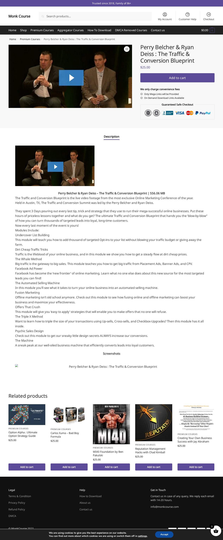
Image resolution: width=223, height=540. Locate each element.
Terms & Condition (19, 496)
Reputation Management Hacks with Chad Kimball (150, 450)
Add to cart (177, 78)
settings (142, 536)
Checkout (208, 19)
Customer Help (187, 19)
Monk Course (19, 16)
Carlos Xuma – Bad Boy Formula (65, 434)
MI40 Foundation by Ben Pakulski (108, 453)
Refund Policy (16, 509)
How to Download (91, 496)
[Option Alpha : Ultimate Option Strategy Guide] (26, 414)
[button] (208, 30)
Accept (164, 534)
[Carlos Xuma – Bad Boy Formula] (69, 415)
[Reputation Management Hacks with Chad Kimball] (153, 422)
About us (85, 502)
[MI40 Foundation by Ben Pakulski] (111, 424)
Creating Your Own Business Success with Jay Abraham (195, 439)
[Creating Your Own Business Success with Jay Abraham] (196, 417)
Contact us (86, 509)
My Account (165, 19)
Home (12, 39)
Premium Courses (30, 39)
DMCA (12, 516)
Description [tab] (111, 136)
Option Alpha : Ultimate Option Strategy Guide (22, 434)
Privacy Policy (16, 502)
